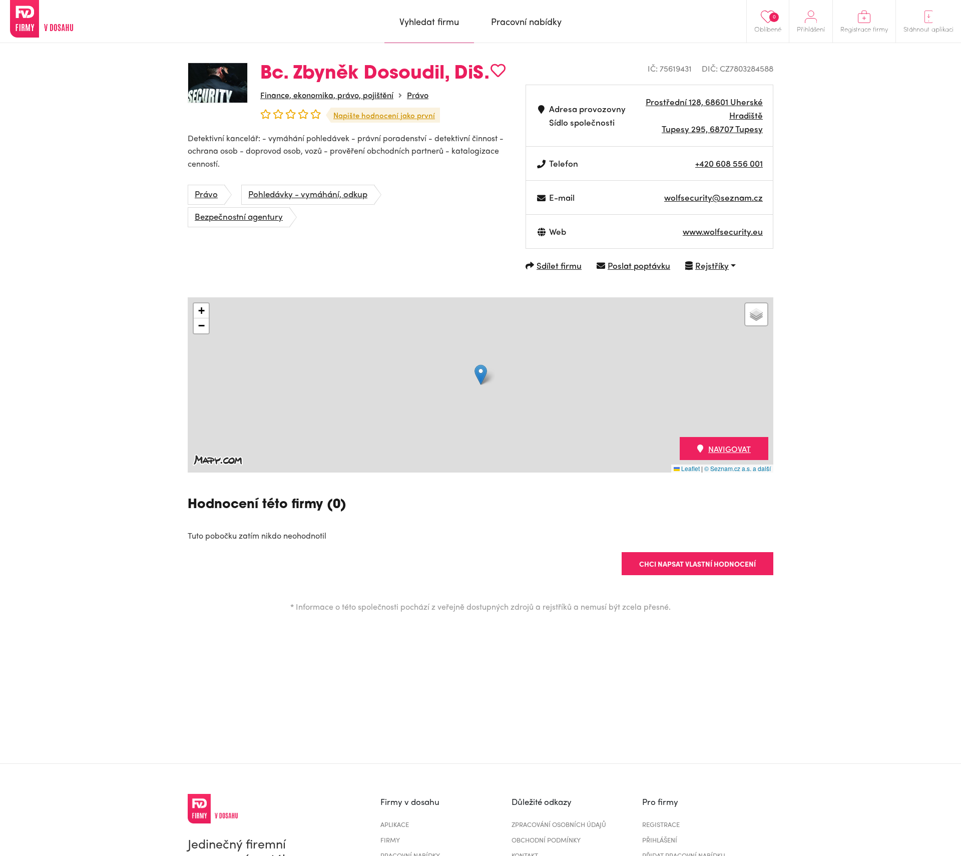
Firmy (390, 839)
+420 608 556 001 (729, 163)
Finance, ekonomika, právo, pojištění (326, 95)
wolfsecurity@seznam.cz (713, 197)
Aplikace (394, 824)
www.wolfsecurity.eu (723, 231)
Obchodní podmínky (546, 839)
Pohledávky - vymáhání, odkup (307, 194)
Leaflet (690, 468)
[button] (480, 374)
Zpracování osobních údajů (559, 824)
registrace (661, 824)
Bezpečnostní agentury (239, 216)
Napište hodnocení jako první (384, 115)
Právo (417, 95)
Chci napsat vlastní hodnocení (697, 564)
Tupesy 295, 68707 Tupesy (712, 129)
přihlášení (659, 839)
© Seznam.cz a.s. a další (737, 468)
